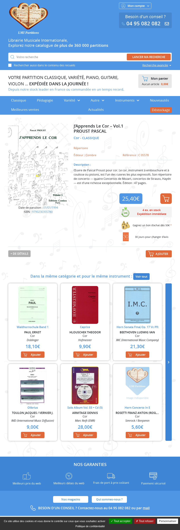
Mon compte (136, 6)
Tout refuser (145, 521)
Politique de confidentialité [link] (90, 526)
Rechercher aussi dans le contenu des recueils (44, 65)
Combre (91, 155)
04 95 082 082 (143, 23)
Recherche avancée (155, 65)
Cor (77, 138)
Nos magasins (70, 499)
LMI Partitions (28, 32)
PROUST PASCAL (90, 131)
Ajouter (166, 198)
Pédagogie (45, 100)
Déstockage (161, 110)
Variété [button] (70, 100)
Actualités (96, 109)
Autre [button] (95, 100)
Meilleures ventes (25, 109)
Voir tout (141, 276)
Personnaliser (167, 521)
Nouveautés (159, 100)
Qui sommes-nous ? (109, 499)
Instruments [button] (125, 100)
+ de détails (19, 254)
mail (146, 508)
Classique (18, 100)
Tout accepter (121, 521)
